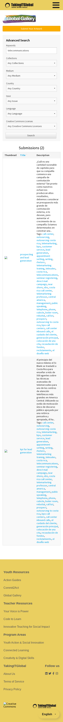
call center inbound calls (47, 330)
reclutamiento (44, 350)
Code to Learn (12, 619)
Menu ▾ (50, 19)
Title (22, 155)
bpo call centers (43, 327)
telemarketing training (44, 267)
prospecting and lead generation (26, 257)
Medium (10, 70)
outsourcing (43, 237)
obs (46, 287)
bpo (39, 246)
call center (48, 233)
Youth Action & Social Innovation (24, 642)
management (43, 303)
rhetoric (41, 262)
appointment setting (43, 257)
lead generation (43, 251)
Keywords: (11, 45)
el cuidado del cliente (47, 333)
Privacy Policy (12, 689)
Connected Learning (16, 650)
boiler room (51, 312)
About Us (9, 673)
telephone (42, 309)
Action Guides (12, 580)
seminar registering (47, 278)
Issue (8, 96)
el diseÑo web (45, 352)
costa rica (42, 271)
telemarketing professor (44, 295)
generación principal (47, 337)
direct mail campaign (42, 283)
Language (11, 108)
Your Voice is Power (16, 611)
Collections (11, 58)
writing (48, 259)
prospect (41, 318)
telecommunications (47, 274)
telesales (50, 268)
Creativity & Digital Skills (19, 657)
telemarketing (49, 243)
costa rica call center (46, 289)
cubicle (40, 312)
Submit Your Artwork (31, 28)
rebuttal (41, 315)
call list (49, 315)
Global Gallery (19, 19)
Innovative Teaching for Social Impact (27, 626)
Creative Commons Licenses (19, 121)
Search (31, 135)
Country (10, 83)
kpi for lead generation (26, 451)
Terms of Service (14, 681)
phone (52, 309)
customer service (44, 248)
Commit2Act (11, 587)
